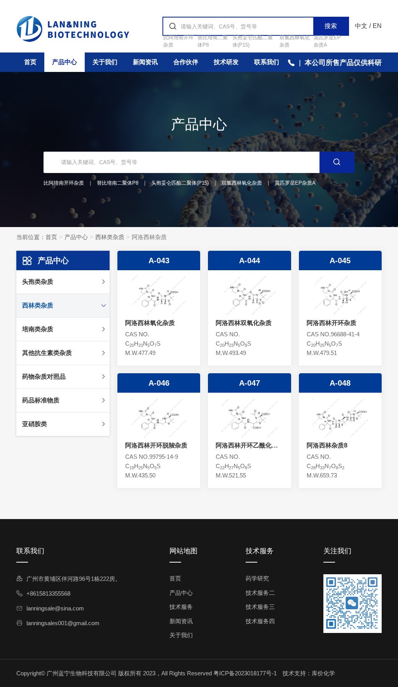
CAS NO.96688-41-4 (333, 334)
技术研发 (226, 62)
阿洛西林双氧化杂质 (244, 323)
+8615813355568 (48, 593)
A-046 (158, 383)
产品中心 (64, 62)
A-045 (340, 260)
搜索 (331, 26)
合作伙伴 (185, 62)
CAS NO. (137, 334)
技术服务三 (260, 606)
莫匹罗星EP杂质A (295, 183)
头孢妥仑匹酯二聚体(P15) (180, 183)
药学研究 (257, 578)
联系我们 (266, 62)
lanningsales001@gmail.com (63, 623)
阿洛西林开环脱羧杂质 (156, 445)
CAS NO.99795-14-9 (151, 456)
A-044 (249, 260)
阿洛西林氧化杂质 (150, 323)
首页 (30, 62)
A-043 (158, 260)
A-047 (249, 383)
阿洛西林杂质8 (327, 445)
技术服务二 (260, 592)
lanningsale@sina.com (55, 608)
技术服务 (181, 606)
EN (377, 26)
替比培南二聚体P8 (117, 183)
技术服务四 (260, 621)
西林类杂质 (109, 237)
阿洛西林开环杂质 (331, 323)
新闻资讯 (145, 62)
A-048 (340, 383)
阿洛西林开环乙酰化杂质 (247, 446)
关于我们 (105, 62)
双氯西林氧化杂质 (242, 183)
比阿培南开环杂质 (64, 183)
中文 (361, 26)
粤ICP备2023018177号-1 (245, 673)
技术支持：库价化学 (309, 673)
